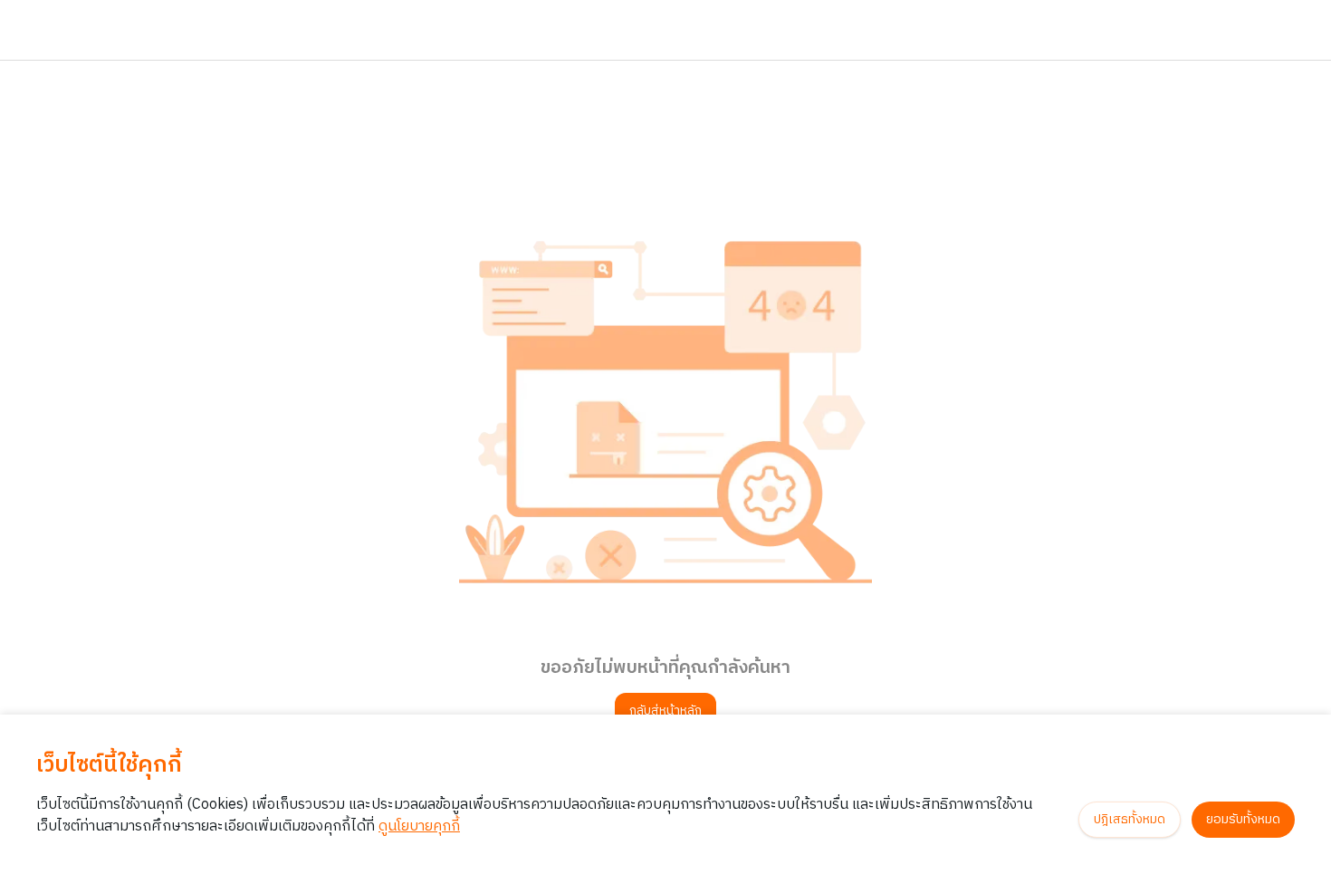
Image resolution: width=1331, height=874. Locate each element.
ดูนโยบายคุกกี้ (419, 826)
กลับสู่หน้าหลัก (665, 710)
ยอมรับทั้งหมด (1243, 819)
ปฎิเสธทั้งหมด (1129, 819)
